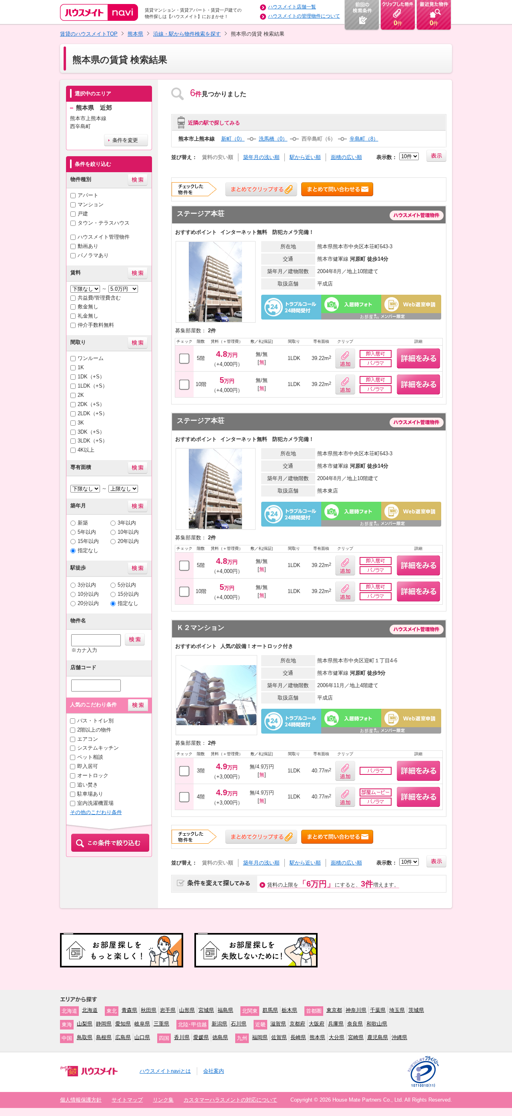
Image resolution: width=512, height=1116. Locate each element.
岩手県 (168, 1010)
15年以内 (88, 541)
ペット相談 (90, 757)
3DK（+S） (91, 432)
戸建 (83, 214)
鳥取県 (84, 1037)
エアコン (87, 739)
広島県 (123, 1037)
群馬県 (270, 1010)
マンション (91, 204)
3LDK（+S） (93, 441)
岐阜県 (142, 1024)
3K (81, 423)
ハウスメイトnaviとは (165, 1071)
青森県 (129, 1010)
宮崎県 (356, 1037)
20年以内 (128, 541)
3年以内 (127, 523)
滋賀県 (278, 1024)
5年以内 (87, 532)
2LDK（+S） (93, 413)
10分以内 (88, 594)
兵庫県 (336, 1024)
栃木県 (289, 1010)
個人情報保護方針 (81, 1100)
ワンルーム (91, 358)
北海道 (90, 1010)
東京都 (334, 1010)
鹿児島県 (377, 1037)
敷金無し (88, 307)
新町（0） (233, 139)
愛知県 (123, 1024)
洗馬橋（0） (273, 139)
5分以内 (127, 585)
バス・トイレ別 (95, 721)
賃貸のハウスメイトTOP (89, 34)
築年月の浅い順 (261, 157)
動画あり (88, 246)
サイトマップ (127, 1100)
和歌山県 (376, 1024)
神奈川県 (356, 1010)
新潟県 (219, 1024)
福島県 (225, 1010)
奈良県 (355, 1024)
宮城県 (206, 1010)
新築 (83, 523)
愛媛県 (201, 1037)
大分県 (336, 1037)
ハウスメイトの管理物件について (304, 16)
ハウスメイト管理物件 (104, 237)
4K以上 (86, 450)
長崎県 (298, 1037)
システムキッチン (98, 748)
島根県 (104, 1037)
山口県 (142, 1037)
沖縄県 (399, 1037)
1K (81, 367)
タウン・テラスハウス (104, 223)
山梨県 (84, 1024)
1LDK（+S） (93, 386)
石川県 (238, 1024)
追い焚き (87, 785)
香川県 (182, 1037)
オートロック (92, 775)
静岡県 (104, 1024)
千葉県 (378, 1010)
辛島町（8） (364, 139)
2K (81, 395)
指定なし (88, 550)
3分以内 (87, 585)
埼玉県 (397, 1010)
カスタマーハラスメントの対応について (230, 1100)
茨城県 (416, 1010)
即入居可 (87, 766)
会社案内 (213, 1071)
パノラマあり (93, 255)
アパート (88, 195)
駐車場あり (90, 794)
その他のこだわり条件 (96, 812)
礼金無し (88, 316)
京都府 (297, 1024)
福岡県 (260, 1037)
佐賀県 (279, 1037)
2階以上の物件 (94, 730)
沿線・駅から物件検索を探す (187, 34)
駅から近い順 (305, 157)
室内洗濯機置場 (95, 803)
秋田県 (148, 1010)
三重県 (161, 1024)
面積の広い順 (346, 157)
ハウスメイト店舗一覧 (292, 7)
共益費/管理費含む (99, 298)
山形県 (187, 1010)
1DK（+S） (91, 377)
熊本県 (135, 34)
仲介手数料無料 (96, 325)
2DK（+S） (91, 404)
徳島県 (220, 1037)
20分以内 (88, 603)
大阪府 (316, 1024)
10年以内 (128, 532)
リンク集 (163, 1100)
